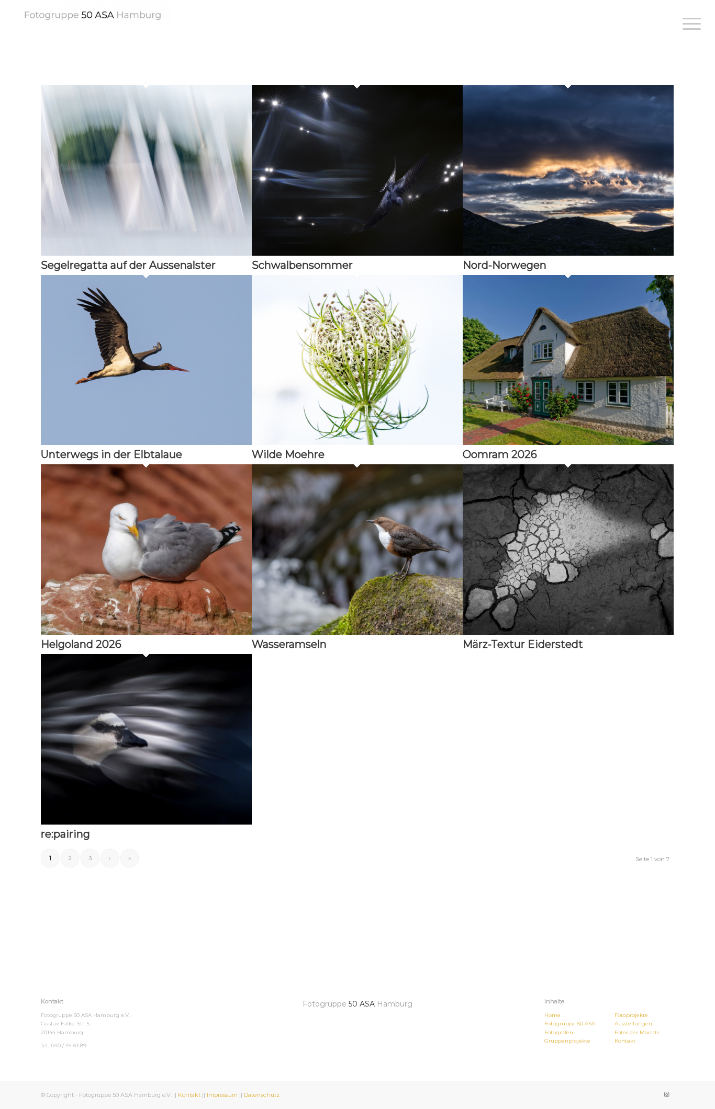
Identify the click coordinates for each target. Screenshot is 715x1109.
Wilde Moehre (288, 454)
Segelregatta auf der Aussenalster (128, 265)
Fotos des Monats (637, 1032)
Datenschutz (262, 1095)
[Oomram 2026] (568, 442)
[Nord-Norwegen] (568, 253)
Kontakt (625, 1040)
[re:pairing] (146, 822)
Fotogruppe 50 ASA (569, 1023)
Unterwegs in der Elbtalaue (111, 454)
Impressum (222, 1095)
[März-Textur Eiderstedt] (568, 632)
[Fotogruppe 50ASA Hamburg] (92, 12)
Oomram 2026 (500, 454)
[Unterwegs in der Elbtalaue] (146, 442)
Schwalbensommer (302, 265)
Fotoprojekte (631, 1015)
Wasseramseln (289, 644)
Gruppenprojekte (567, 1040)
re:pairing (65, 834)
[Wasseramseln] (357, 632)
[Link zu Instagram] (666, 1094)
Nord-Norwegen (504, 265)
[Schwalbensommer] (357, 253)
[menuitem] (688, 23)
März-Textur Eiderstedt (523, 644)
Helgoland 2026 (81, 644)
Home (552, 1015)
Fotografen (558, 1032)
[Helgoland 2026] (146, 632)
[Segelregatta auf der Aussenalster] (146, 253)
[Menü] (688, 23)
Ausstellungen (633, 1023)
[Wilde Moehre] (357, 442)
